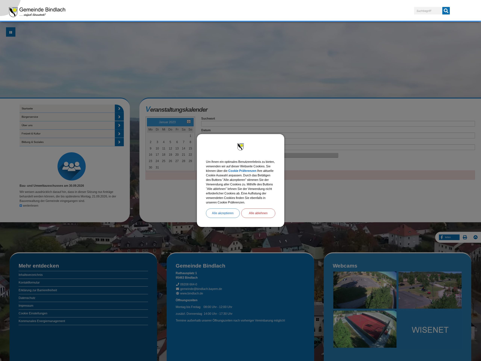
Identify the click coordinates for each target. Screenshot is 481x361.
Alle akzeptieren (223, 213)
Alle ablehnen (258, 213)
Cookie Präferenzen (242, 170)
